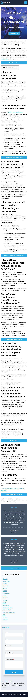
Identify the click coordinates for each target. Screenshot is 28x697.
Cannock (3, 488)
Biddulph (5, 619)
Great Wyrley (9, 488)
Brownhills (3, 490)
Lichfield (5, 588)
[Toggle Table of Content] (15, 67)
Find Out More (14, 440)
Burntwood (21, 488)
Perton (4, 595)
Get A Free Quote (14, 568)
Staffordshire (6, 593)
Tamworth (5, 598)
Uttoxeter (5, 600)
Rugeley (16, 488)
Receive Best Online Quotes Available (14, 255)
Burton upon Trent (7, 607)
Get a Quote (13, 33)
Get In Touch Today (14, 62)
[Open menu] (25, 2)
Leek (4, 614)
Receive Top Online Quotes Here (14, 339)
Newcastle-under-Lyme (9, 612)
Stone (4, 602)
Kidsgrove (5, 617)
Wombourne (6, 605)
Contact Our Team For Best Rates (14, 157)
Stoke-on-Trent (7, 610)
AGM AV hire (4, 59)
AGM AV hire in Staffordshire (15, 112)
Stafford (5, 590)
